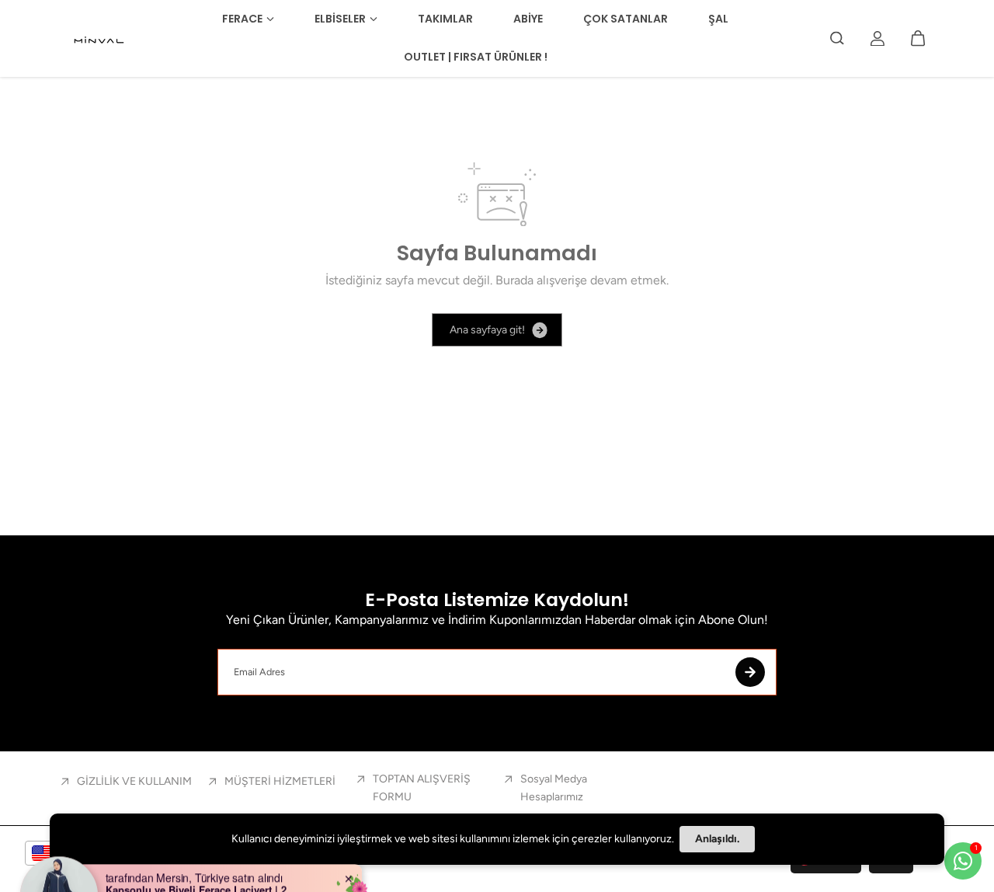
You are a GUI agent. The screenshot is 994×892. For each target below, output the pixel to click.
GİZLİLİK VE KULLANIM (134, 781)
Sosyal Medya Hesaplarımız (553, 787)
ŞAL (718, 18)
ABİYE (528, 18)
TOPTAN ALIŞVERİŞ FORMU (422, 787)
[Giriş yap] (877, 38)
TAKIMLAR (445, 18)
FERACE (242, 18)
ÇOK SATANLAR (625, 18)
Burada (514, 280)
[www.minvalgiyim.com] (100, 38)
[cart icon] (918, 38)
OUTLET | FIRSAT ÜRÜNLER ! (475, 56)
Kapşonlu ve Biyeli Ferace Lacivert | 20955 (203, 867)
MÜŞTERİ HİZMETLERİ (279, 781)
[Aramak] (837, 38)
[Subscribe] (750, 672)
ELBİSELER (340, 18)
